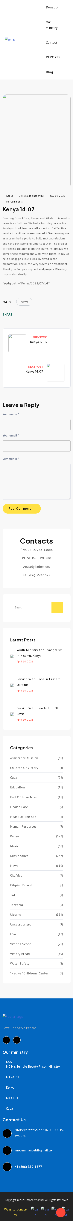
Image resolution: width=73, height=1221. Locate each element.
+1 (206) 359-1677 (28, 1166)
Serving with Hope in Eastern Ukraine (38, 682)
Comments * (11, 458)
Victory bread (20, 954)
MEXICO (12, 1098)
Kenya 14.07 (34, 371)
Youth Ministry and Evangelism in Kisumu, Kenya (40, 653)
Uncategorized (21, 924)
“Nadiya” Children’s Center (29, 973)
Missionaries (19, 856)
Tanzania (16, 905)
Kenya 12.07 (38, 342)
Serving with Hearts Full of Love (38, 711)
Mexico (15, 846)
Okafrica (16, 875)
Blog (49, 72)
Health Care (19, 807)
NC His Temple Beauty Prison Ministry (33, 1066)
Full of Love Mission (25, 797)
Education (17, 787)
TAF (13, 895)
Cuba (13, 777)
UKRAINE (13, 1077)
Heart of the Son (23, 816)
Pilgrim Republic (22, 885)
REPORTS (53, 57)
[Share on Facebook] (17, 314)
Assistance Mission (24, 758)
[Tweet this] (23, 314)
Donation (53, 7)
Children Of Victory (24, 768)
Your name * (11, 414)
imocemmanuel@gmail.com (34, 1150)
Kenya (24, 302)
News (14, 865)
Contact (51, 42)
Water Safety (19, 963)
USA (13, 934)
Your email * (11, 435)
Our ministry (52, 25)
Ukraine (15, 914)
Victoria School (21, 944)
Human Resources (23, 826)
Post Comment (20, 508)
